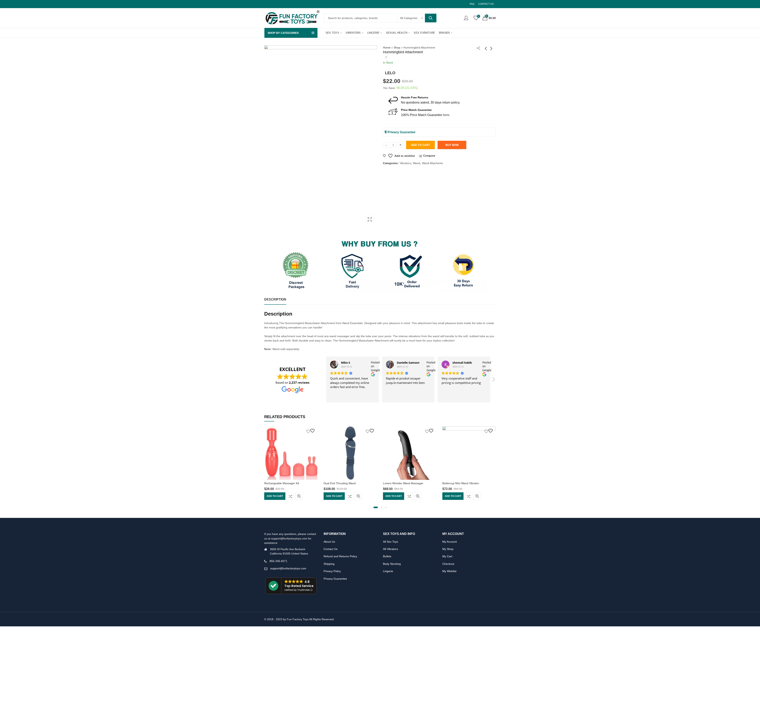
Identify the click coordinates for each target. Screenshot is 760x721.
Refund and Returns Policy (340, 556)
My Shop (447, 549)
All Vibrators (390, 549)
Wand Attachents (432, 163)
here (446, 115)
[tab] (275, 299)
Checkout (448, 563)
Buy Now (452, 144)
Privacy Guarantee (401, 132)
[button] (493, 380)
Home (386, 47)
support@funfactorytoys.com (288, 568)
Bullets (387, 556)
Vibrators (405, 163)
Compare (429, 155)
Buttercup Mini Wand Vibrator (416, 483)
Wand (416, 163)
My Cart (447, 556)
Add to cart (420, 144)
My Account (449, 541)
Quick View (314, 496)
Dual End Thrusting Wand (296, 483)
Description (275, 299)
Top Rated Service (299, 586)
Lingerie (388, 571)
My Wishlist (449, 571)
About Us (329, 541)
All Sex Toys (390, 541)
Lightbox (369, 219)
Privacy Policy (332, 571)
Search (430, 18)
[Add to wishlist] (267, 430)
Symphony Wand (468, 483)
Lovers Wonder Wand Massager (359, 483)
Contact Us (330, 549)
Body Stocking (392, 563)
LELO (390, 73)
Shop (397, 47)
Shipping (329, 563)
